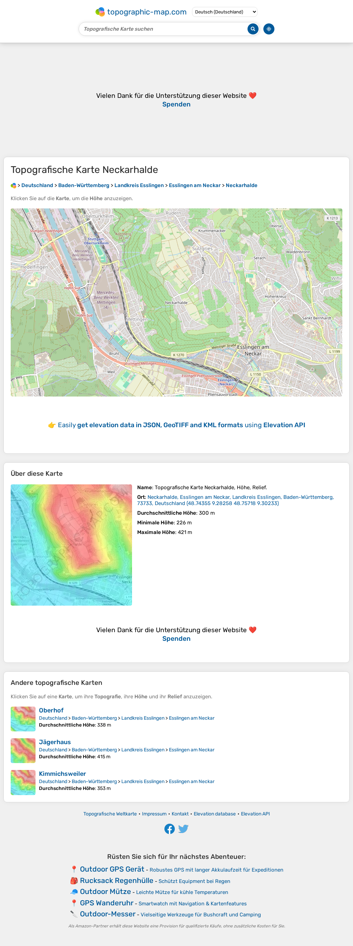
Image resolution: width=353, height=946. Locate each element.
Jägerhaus (55, 742)
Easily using (181, 425)
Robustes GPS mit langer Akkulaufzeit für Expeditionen (216, 870)
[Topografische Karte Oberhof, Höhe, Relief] (23, 719)
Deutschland (53, 718)
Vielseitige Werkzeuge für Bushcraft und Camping (201, 915)
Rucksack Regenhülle (116, 880)
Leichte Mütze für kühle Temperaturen (182, 892)
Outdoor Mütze (105, 891)
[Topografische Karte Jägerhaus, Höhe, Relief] (23, 750)
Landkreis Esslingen (142, 718)
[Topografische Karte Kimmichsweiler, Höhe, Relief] (23, 782)
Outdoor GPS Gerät (112, 869)
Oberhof (51, 710)
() (235, 500)
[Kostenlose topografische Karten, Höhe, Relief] (13, 185)
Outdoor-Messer (107, 913)
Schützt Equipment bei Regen (194, 881)
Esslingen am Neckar (191, 718)
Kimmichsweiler (62, 774)
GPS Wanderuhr (106, 902)
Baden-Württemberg (94, 718)
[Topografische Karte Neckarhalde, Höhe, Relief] (71, 545)
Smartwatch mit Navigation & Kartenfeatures (193, 904)
